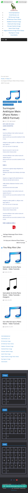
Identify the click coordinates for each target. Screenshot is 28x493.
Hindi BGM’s (14, 35)
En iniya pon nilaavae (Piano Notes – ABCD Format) (14, 242)
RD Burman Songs (14, 17)
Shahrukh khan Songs (14, 24)
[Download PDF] (14, 226)
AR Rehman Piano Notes (14, 19)
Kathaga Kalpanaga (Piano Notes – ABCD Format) (13, 235)
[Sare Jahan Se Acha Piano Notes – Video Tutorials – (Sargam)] (14, 279)
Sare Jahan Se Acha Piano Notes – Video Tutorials (12, 268)
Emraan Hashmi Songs (14, 26)
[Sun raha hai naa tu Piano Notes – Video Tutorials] (14, 307)
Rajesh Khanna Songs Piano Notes (14, 30)
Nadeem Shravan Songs (14, 21)
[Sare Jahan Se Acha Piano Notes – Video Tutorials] (14, 252)
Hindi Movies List (14, 15)
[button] (3, 39)
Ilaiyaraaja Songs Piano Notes (9, 101)
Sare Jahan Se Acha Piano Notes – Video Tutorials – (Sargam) (12, 295)
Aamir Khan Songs (14, 28)
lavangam (13, 121)
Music (20, 101)
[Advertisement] (14, 56)
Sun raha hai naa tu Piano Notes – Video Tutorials (12, 323)
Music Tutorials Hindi (8, 104)
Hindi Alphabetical (14, 13)
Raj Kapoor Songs (14, 33)
